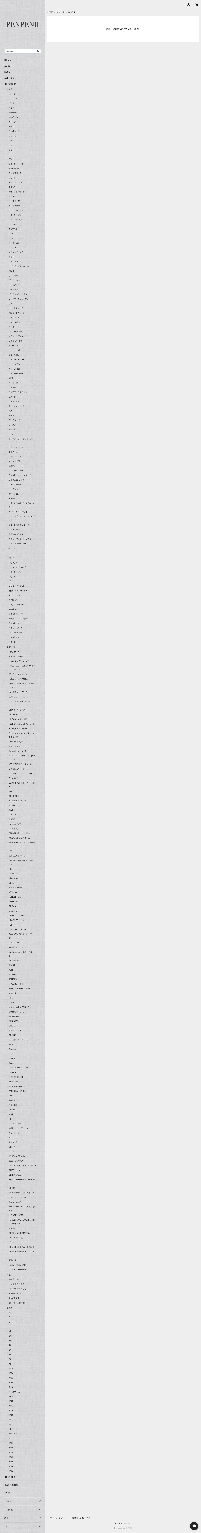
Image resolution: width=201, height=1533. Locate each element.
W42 (11, 1406)
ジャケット (13, 159)
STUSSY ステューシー (19, 674)
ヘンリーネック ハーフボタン (21, 539)
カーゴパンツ (14, 327)
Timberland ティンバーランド (22, 724)
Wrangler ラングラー (18, 728)
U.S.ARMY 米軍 (16, 1215)
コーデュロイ (14, 401)
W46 (11, 1415)
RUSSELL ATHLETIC (18, 1040)
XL (10, 1331)
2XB (11, 1396)
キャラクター (14, 1142)
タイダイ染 (13, 452)
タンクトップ (14, 623)
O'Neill (12, 1002)
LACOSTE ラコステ (17, 920)
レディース (11, 549)
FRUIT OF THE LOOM (19, 988)
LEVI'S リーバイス (17, 697)
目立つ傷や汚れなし (17, 1288)
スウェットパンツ (16, 628)
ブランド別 (60, 12)
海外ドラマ (13, 1260)
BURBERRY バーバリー (19, 800)
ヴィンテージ (14, 1133)
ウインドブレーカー (17, 164)
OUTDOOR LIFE (16, 1012)
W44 (11, 1410)
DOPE (11, 1095)
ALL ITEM (9, 78)
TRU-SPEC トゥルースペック (21, 1247)
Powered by (120, 1528)
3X (10, 1354)
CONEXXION (15, 901)
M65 (11, 233)
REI (10, 925)
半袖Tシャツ (14, 609)
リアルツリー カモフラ (18, 359)
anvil (11, 1114)
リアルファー (14, 317)
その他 (11, 126)
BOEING (12, 1035)
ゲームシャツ (14, 280)
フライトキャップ (16, 308)
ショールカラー (15, 355)
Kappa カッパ (15, 1202)
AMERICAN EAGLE (17, 1091)
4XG (11, 1420)
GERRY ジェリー (16, 1175)
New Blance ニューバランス (21, 1193)
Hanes (12, 1109)
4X (10, 1424)
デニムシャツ (14, 420)
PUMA (12, 1151)
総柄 (11, 378)
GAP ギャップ (15, 828)
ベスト (11, 154)
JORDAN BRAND (17, 1156)
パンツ (11, 271)
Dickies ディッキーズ (18, 742)
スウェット (13, 98)
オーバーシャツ (15, 182)
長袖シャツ (13, 112)
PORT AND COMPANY (19, 1233)
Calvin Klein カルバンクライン (22, 1165)
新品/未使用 (14, 1298)
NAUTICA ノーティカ (18, 692)
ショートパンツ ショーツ (19, 525)
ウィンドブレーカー (17, 637)
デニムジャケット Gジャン (19, 294)
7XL (11, 1359)
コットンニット (15, 350)
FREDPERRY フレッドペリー (21, 833)
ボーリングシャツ (16, 484)
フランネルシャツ (16, 534)
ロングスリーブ (15, 173)
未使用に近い (15, 1293)
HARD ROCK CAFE (18, 1265)
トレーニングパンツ (17, 345)
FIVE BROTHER (16, 1077)
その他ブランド (15, 746)
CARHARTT (14, 873)
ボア (11, 303)
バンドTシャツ (15, 1123)
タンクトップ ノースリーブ (19, 475)
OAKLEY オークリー (18, 1269)
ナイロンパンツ (15, 322)
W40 (11, 1401)
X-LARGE (13, 1105)
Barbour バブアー (17, 1161)
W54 (11, 1461)
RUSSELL (13, 974)
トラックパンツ (15, 215)
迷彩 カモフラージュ (18, 590)
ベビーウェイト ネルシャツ (20, 266)
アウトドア (13, 642)
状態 (9, 1275)
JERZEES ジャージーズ (19, 856)
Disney (12, 1063)
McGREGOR (14, 942)
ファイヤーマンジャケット (19, 299)
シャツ (11, 140)
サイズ (9, 1308)
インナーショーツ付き (18, 511)
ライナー (12, 257)
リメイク (12, 397)
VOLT (11, 791)
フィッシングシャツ (16, 406)
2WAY (11, 415)
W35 (11, 1448)
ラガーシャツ (14, 529)
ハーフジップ (14, 201)
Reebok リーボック (18, 751)
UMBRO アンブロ (16, 915)
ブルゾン (12, 187)
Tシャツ (12, 94)
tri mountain (14, 878)
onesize (13, 1434)
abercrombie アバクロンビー (22, 1007)
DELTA (12, 1147)
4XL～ (12, 1345)
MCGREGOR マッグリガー (20, 773)
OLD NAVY (14, 1021)
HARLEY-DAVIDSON (18, 1068)
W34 (11, 1373)
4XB (11, 1368)
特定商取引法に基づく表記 (80, 1518)
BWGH (12, 810)
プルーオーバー (15, 247)
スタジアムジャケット (18, 543)
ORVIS (12, 1026)
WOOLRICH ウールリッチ (20, 764)
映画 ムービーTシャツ (18, 1128)
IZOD (11, 1054)
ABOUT (8, 66)
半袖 (11, 434)
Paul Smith (14, 1100)
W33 (11, 1443)
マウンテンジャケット (18, 336)
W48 (11, 1452)
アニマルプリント (16, 461)
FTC (11, 998)
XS (10, 1312)
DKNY (11, 883)
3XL (10, 1340)
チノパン (12, 425)
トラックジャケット (16, 238)
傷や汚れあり (15, 1279)
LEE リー (13, 851)
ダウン (11, 150)
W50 (11, 1457)
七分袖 (12, 498)
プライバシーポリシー (57, 1518)
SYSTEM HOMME (17, 1086)
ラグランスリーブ (16, 447)
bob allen (13, 1081)
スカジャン (13, 261)
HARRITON (14, 1016)
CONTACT (9, 1477)
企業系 (12, 466)
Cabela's (13, 1072)
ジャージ (12, 178)
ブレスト (12, 224)
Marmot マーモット (17, 1197)
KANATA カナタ (16, 947)
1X (10, 1429)
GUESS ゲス (14, 1170)
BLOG (7, 72)
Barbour (13, 1049)
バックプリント (15, 456)
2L (10, 1438)
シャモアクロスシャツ (18, 392)
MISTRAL (13, 814)
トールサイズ (14, 1392)
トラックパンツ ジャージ (19, 618)
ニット (11, 145)
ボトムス (12, 122)
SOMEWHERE (15, 887)
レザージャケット (16, 210)
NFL (10, 869)
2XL (10, 1336)
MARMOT (13, 1058)
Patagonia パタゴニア (19, 679)
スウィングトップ (16, 252)
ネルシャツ (13, 383)
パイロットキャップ (17, 313)
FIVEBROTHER (16, 984)
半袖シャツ (13, 117)
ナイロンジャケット (17, 192)
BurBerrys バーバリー (19, 1228)
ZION (11, 1137)
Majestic (13, 993)
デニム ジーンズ (16, 341)
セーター (12, 196)
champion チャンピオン (19, 661)
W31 (11, 1466)
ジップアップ (14, 289)
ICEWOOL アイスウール (19, 838)
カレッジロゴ (14, 369)
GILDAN (12, 906)
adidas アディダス (17, 656)
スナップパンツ (15, 220)
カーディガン (14, 243)
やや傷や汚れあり (16, 1284)
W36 (11, 1378)
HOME (50, 12)
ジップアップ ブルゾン (18, 567)
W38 (11, 1382)
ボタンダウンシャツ (17, 373)
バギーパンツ (14, 411)
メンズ (9, 89)
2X (10, 1350)
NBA (11, 1119)
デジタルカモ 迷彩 (17, 480)
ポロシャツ (13, 275)
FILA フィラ (13, 778)
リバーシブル (14, 364)
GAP (11, 1044)
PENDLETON (15, 897)
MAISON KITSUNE (17, 929)
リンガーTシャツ (16, 470)
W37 (11, 1471)
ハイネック (13, 387)
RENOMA (13, 979)
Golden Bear (15, 960)
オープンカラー (15, 494)
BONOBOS (14, 168)
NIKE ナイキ (14, 652)
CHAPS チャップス (17, 710)
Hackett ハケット (16, 824)
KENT (11, 970)
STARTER (13, 911)
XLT (11, 1364)
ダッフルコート (15, 229)
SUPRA (12, 805)
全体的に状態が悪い (18, 1302)
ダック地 (12, 429)
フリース (12, 136)
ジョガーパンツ (15, 331)
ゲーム (11, 1242)
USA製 (12, 1188)
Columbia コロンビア (18, 714)
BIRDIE (12, 819)
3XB (11, 1387)
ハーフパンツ (14, 285)
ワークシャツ (14, 489)
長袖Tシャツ (14, 131)
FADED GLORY (16, 1030)
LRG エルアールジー (18, 769)
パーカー (13, 103)
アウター (12, 108)
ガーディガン (14, 206)
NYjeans (13, 892)
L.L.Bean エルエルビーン (20, 719)
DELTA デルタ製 (16, 1237)
